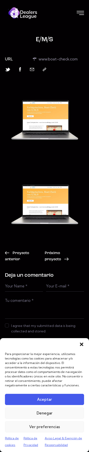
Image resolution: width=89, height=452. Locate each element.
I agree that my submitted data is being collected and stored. (43, 328)
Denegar (44, 413)
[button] (81, 344)
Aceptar (44, 399)
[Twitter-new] (7, 69)
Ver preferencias (44, 426)
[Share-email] (32, 69)
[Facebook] (20, 69)
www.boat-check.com (58, 58)
